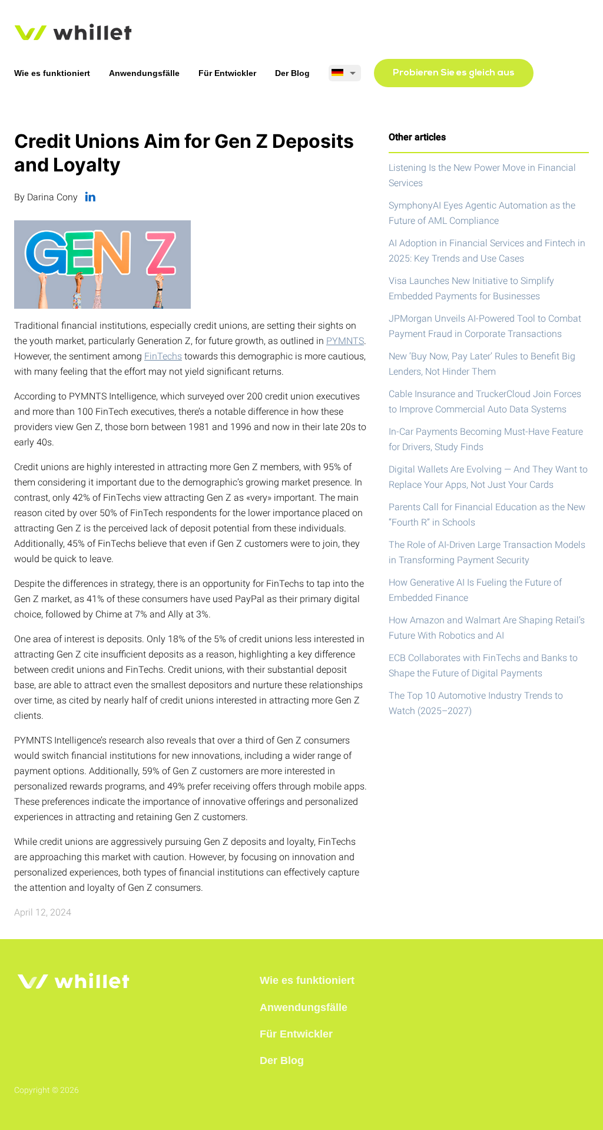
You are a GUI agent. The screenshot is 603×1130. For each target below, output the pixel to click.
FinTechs (163, 356)
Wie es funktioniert (52, 73)
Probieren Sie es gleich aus (454, 73)
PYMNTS (345, 340)
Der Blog (292, 73)
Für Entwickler (227, 73)
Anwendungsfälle (144, 73)
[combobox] (345, 73)
